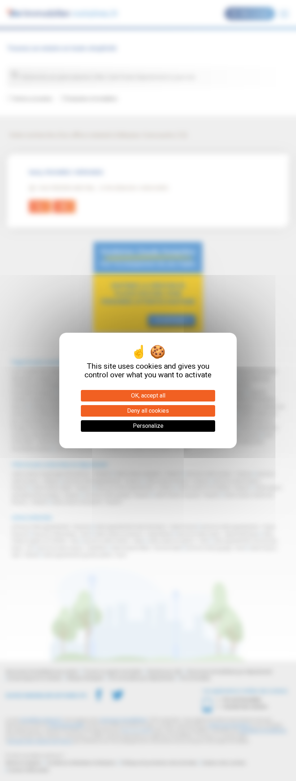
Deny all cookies (148, 410)
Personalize (148, 425)
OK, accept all (148, 395)
